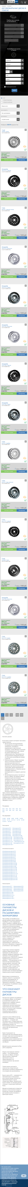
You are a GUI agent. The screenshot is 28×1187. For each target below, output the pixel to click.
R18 (3, 810)
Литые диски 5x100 (7, 838)
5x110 (4, 820)
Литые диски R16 (16, 829)
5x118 (18, 820)
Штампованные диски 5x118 (9, 875)
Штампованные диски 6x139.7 (10, 879)
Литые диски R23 (6, 835)
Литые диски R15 (6, 829)
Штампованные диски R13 (9, 851)
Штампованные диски (8, 848)
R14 (10, 808)
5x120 (22, 820)
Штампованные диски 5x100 (9, 867)
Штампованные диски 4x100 (9, 863)
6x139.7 (10, 821)
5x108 (21, 818)
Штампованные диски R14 (9, 852)
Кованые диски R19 (7, 887)
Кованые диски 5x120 (7, 896)
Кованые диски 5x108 (7, 892)
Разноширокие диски (11, 86)
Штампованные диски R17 (9, 857)
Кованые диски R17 (7, 886)
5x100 (16, 818)
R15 (13, 808)
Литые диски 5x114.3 (7, 841)
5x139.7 (4, 821)
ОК (23, 1175)
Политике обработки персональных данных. (9, 1183)
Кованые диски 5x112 (7, 893)
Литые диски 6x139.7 (7, 844)
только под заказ (7, 100)
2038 (17, 715)
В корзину (22, 160)
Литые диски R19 (6, 832)
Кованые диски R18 (18, 886)
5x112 (8, 820)
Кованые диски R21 (7, 889)
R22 (17, 810)
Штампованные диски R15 (9, 854)
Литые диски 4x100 (17, 835)
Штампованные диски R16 (9, 855)
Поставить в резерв (8, 159)
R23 (20, 810)
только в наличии (7, 102)
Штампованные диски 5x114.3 (10, 873)
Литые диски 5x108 (18, 838)
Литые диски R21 (6, 834)
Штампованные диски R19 (9, 860)
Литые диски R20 (16, 832)
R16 (17, 808)
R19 (7, 810)
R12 (3, 808)
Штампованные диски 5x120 (9, 876)
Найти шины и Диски (11, 40)
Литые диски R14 (16, 828)
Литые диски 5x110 (7, 840)
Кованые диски (6, 883)
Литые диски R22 (16, 834)
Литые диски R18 (16, 831)
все (4, 98)
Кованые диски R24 (18, 890)
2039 (21, 715)
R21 (13, 810)
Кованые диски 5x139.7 (8, 898)
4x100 (4, 818)
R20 (10, 810)
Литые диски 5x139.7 (19, 843)
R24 (3, 811)
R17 (20, 808)
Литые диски (5, 825)
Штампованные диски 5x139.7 (10, 878)
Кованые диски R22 (18, 889)
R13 (7, 808)
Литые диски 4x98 (18, 837)
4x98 (12, 818)
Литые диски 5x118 (19, 841)
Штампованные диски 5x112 (9, 872)
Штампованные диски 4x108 (9, 864)
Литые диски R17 (6, 831)
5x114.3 (13, 820)
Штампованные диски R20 (9, 861)
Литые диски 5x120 (7, 843)
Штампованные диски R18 (9, 858)
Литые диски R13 (6, 828)
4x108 (8, 818)
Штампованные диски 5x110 (9, 870)
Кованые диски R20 (18, 887)
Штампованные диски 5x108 (9, 869)
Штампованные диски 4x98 (9, 866)
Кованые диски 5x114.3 (8, 895)
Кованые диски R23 (7, 890)
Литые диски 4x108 (7, 837)
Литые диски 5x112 (18, 840)
